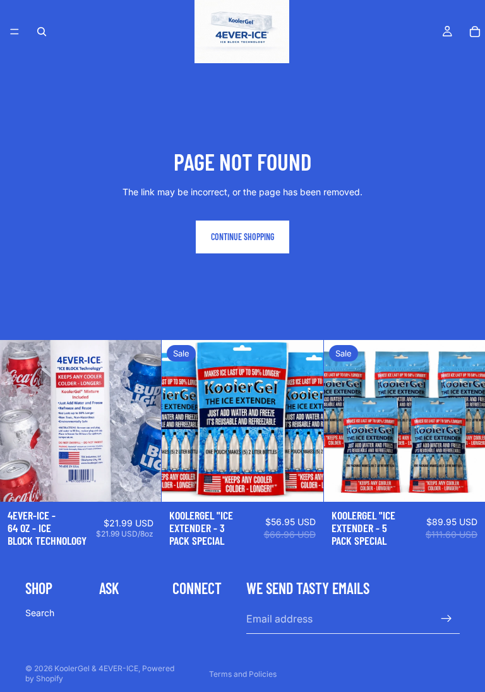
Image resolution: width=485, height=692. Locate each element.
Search (39, 612)
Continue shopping (242, 236)
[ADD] (142, 482)
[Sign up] (446, 619)
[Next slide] (142, 421)
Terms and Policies (243, 674)
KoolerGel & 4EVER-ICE (96, 668)
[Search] (42, 32)
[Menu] (14, 31)
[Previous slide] (19, 421)
